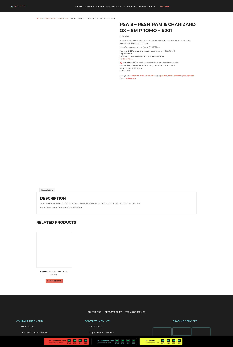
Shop (99, 6)
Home (39, 18)
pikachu (178, 75)
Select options (54, 281)
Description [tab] (47, 190)
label (170, 75)
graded (163, 75)
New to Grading (114, 6)
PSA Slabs (150, 75)
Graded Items (49, 18)
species (190, 75)
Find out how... (126, 59)
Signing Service (147, 6)
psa (184, 75)
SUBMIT (78, 6)
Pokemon (131, 78)
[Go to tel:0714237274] (48, 327)
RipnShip (89, 6)
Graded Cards (62, 18)
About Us (132, 6)
